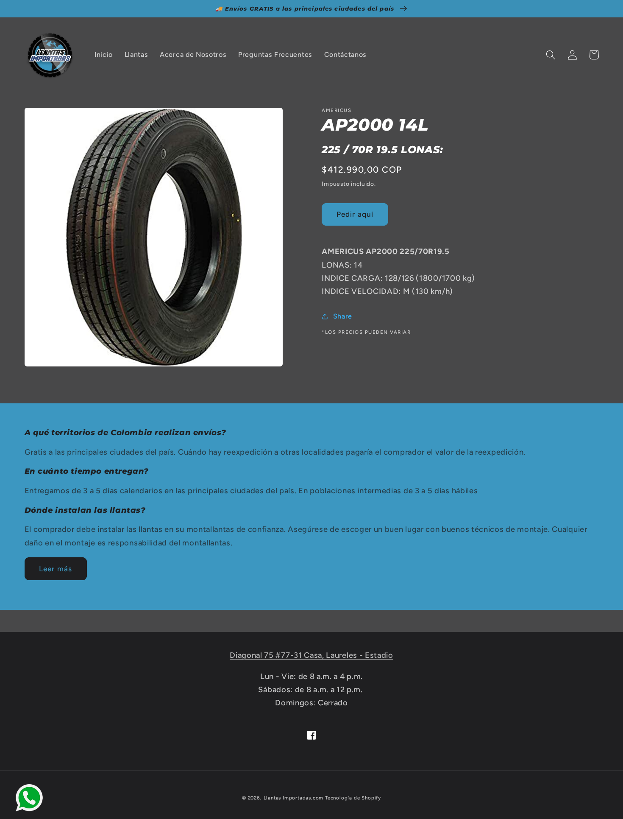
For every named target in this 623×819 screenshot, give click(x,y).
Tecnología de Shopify (353, 798)
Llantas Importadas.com (294, 798)
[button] (551, 55)
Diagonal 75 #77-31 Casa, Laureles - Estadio (311, 655)
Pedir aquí (355, 214)
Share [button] (342, 316)
